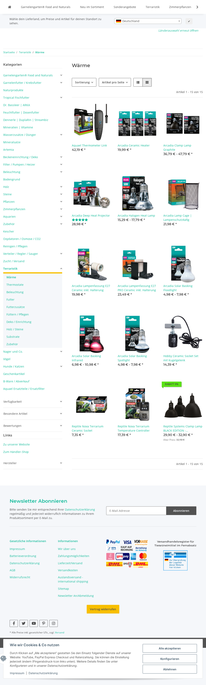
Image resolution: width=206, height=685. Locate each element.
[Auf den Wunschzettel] (104, 110)
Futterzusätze (15, 307)
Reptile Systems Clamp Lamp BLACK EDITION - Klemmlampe (182, 428)
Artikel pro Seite (113, 82)
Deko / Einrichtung (18, 322)
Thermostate (15, 285)
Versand (59, 632)
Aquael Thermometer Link (89, 145)
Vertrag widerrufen (103, 609)
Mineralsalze (12, 142)
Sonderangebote (125, 7)
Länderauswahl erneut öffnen (178, 30)
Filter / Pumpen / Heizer (19, 164)
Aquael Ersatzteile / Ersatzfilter (24, 389)
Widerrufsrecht (20, 577)
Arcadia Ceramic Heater (134, 145)
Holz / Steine (14, 329)
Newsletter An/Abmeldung (76, 596)
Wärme (11, 277)
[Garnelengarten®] (9, 7)
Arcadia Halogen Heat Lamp (136, 215)
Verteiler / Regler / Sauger (20, 254)
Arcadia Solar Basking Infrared (86, 358)
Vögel (6, 359)
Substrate (13, 337)
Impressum (17, 673)
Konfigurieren (169, 658)
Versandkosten (68, 570)
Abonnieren (181, 511)
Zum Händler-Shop (16, 452)
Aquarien (9, 216)
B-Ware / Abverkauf (16, 381)
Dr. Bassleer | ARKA (16, 105)
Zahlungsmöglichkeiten (73, 556)
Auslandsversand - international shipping (73, 579)
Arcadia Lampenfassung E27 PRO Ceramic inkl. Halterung (137, 288)
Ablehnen (169, 669)
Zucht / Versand (14, 261)
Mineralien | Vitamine (18, 127)
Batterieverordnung (23, 556)
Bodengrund (11, 179)
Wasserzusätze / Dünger (19, 135)
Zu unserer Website (16, 444)
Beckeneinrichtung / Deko (20, 157)
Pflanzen (9, 202)
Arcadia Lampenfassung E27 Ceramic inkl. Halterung (91, 288)
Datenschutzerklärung (43, 673)
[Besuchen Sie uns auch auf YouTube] (34, 623)
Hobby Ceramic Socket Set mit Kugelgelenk (180, 358)
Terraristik (153, 7)
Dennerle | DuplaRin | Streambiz (25, 120)
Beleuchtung (11, 172)
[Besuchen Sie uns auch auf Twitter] (24, 623)
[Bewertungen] (80, 220)
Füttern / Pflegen (17, 314)
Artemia (8, 150)
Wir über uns (67, 549)
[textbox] (147, 21)
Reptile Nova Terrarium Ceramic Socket (87, 428)
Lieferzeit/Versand (70, 563)
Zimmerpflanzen (180, 7)
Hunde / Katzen (13, 366)
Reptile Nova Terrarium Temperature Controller (134, 428)
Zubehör (9, 224)
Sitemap (63, 589)
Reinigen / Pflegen (15, 246)
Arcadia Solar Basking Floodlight (178, 288)
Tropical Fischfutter (16, 97)
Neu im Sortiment (92, 7)
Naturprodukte (13, 90)
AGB (12, 570)
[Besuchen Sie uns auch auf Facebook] (14, 623)
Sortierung (82, 82)
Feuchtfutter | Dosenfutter (21, 112)
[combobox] (147, 21)
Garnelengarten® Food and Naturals (45, 7)
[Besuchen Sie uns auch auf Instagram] (53, 623)
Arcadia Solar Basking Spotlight (132, 358)
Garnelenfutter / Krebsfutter (22, 83)
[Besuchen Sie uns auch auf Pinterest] (43, 623)
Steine (7, 194)
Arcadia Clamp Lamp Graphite (177, 147)
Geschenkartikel (14, 374)
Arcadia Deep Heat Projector (91, 215)
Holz (6, 187)
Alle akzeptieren (170, 648)
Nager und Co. (13, 351)
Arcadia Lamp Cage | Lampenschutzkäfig (177, 218)
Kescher (8, 231)
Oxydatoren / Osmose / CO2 (22, 239)
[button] (195, 7)
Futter (10, 299)
